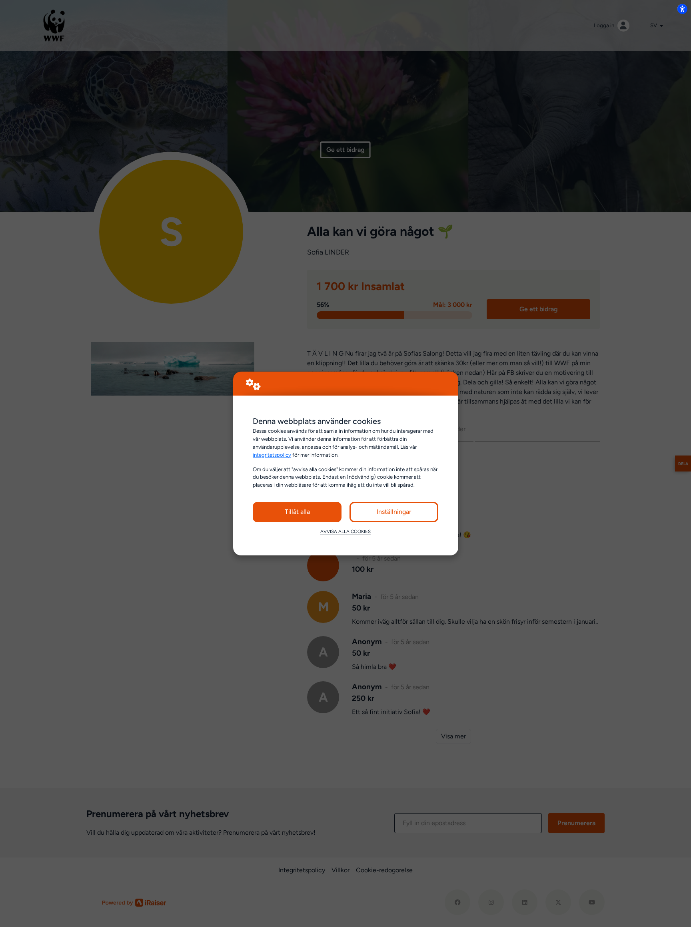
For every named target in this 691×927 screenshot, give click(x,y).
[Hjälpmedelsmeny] (682, 9)
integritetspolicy (272, 455)
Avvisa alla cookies (345, 531)
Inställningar (394, 511)
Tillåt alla (297, 511)
